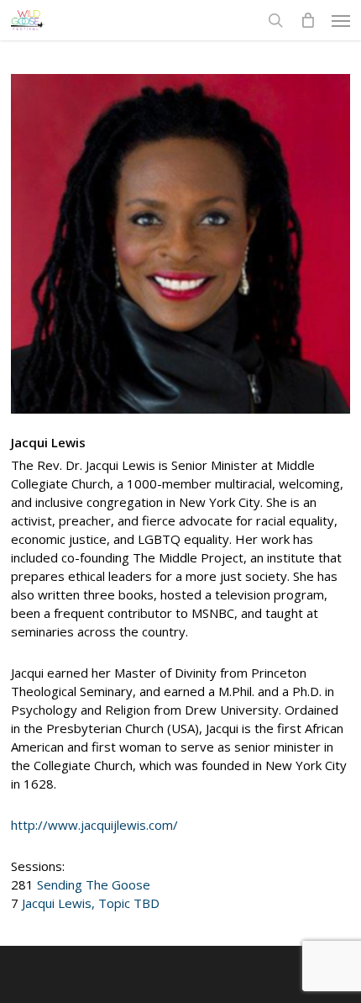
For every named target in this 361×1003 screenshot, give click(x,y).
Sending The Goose (93, 884)
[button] (341, 20)
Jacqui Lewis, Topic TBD (91, 903)
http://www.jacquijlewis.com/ (94, 824)
